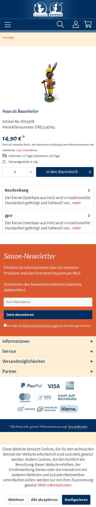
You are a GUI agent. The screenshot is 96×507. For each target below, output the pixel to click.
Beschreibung (16, 190)
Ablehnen (16, 500)
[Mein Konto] (72, 25)
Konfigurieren (76, 500)
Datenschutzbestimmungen (41, 326)
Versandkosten (77, 426)
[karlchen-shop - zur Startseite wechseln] (47, 9)
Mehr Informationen (54, 485)
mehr (76, 203)
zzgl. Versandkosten (27, 150)
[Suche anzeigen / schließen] (61, 25)
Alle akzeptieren (44, 500)
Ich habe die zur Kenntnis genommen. (49, 326)
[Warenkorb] (84, 25)
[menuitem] (6, 25)
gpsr (9, 216)
